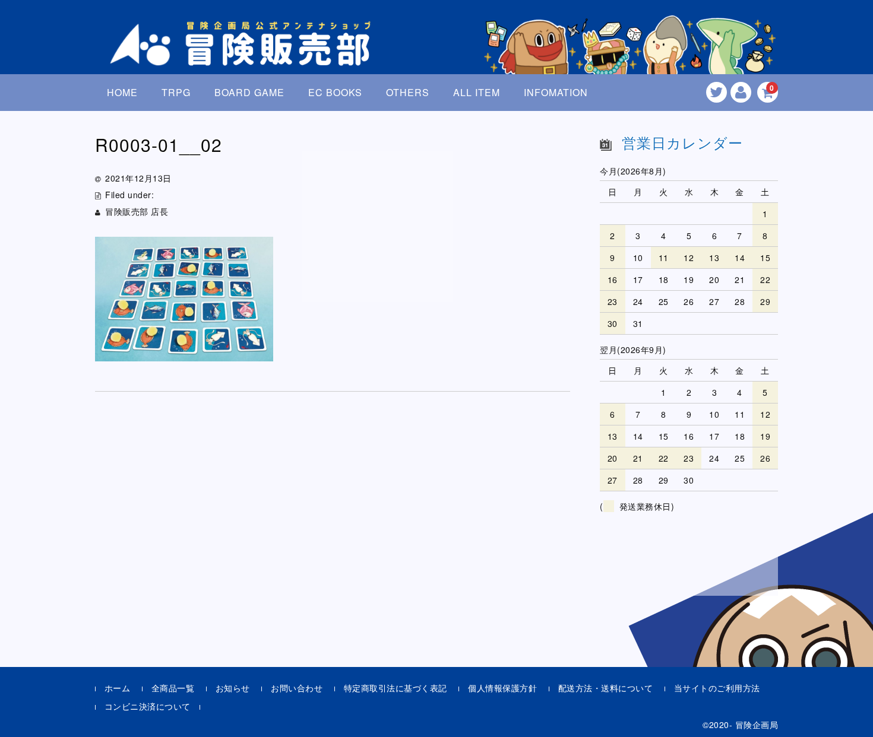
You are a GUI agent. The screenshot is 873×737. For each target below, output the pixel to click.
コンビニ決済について (148, 706)
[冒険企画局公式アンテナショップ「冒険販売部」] (243, 55)
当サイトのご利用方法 (717, 688)
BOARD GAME (249, 92)
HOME (122, 92)
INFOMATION (556, 92)
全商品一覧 (173, 688)
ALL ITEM (476, 92)
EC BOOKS (335, 92)
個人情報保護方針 (502, 688)
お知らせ (233, 688)
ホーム (118, 688)
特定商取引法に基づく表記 (395, 688)
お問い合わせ (296, 688)
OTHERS (407, 92)
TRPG (176, 92)
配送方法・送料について (605, 688)
